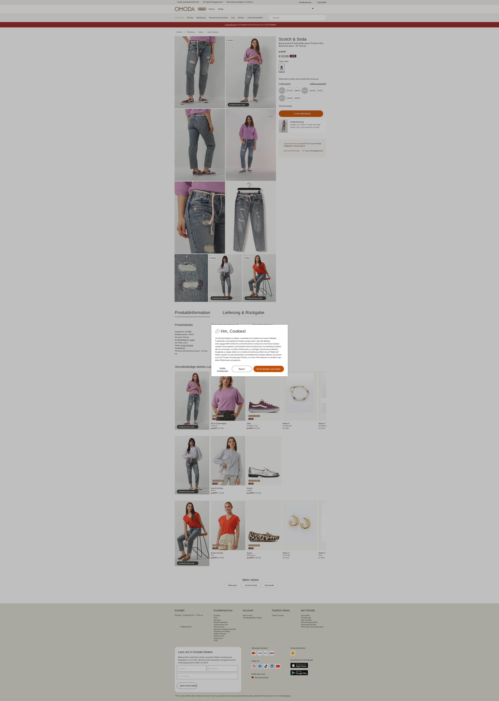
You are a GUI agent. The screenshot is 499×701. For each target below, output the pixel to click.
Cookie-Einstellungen (222, 369)
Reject (242, 369)
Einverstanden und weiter (269, 369)
